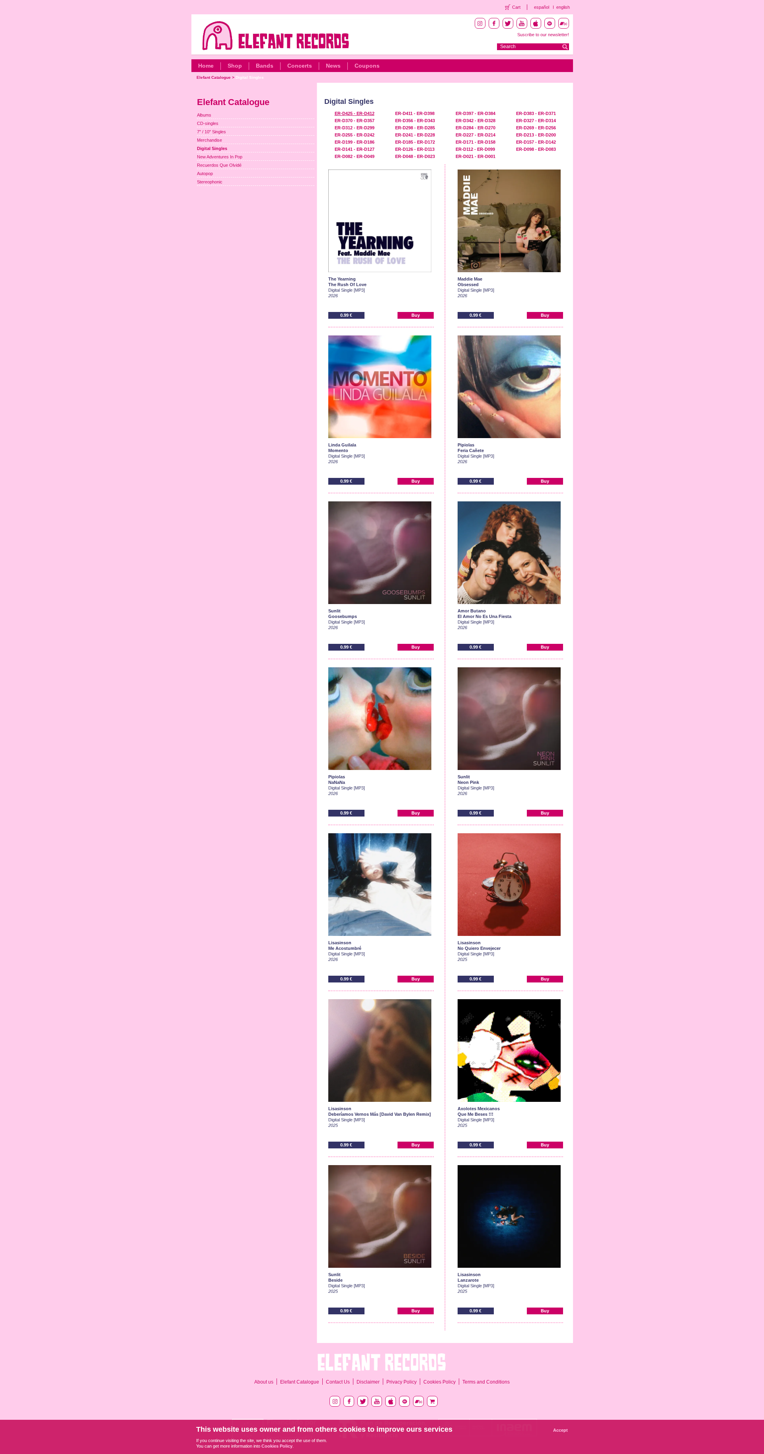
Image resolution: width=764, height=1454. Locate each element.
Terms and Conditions (486, 1382)
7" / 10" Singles (211, 131)
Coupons (367, 65)
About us (263, 1382)
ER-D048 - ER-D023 (415, 156)
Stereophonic (209, 181)
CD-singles (207, 123)
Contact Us (338, 1382)
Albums (204, 115)
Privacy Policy (401, 1382)
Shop (235, 65)
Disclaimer (368, 1382)
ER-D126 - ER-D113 (415, 149)
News (333, 65)
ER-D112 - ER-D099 (475, 149)
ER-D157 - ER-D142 (536, 142)
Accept (560, 1430)
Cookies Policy (439, 1382)
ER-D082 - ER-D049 (354, 156)
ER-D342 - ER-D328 (475, 120)
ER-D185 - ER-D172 (415, 142)
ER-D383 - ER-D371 (536, 113)
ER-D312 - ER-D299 (354, 127)
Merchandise (209, 140)
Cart (516, 7)
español (541, 7)
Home (206, 65)
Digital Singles (250, 77)
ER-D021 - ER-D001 (475, 156)
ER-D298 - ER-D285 (415, 127)
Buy (415, 315)
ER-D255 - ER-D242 (354, 135)
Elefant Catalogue (214, 77)
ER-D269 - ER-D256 (536, 127)
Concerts (299, 65)
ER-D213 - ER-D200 (536, 135)
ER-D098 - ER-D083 (536, 149)
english (563, 7)
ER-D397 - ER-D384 (475, 113)
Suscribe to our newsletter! (543, 34)
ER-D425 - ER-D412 (354, 113)
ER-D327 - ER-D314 (536, 120)
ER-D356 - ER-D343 (415, 120)
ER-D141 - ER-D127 (354, 149)
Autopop (205, 173)
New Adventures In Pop (219, 156)
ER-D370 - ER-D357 (354, 120)
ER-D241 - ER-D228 (415, 135)
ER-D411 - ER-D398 (415, 113)
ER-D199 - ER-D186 (354, 142)
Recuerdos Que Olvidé (219, 165)
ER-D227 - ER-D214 (475, 135)
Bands (264, 65)
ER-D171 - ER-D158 (475, 142)
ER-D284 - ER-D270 (475, 127)
